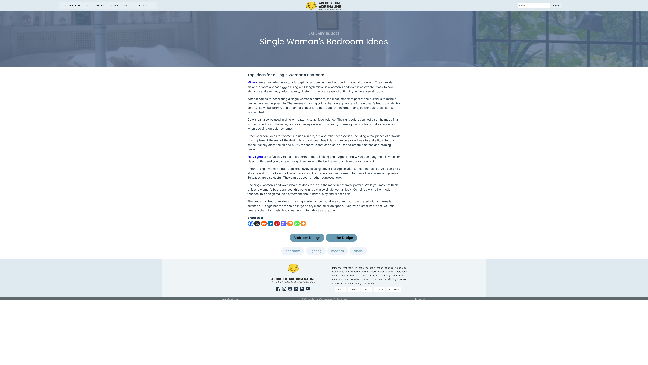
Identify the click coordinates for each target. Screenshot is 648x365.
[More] (303, 223)
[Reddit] (264, 223)
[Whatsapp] (297, 223)
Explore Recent (71, 6)
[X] (257, 223)
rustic (358, 251)
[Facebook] (251, 223)
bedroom (292, 251)
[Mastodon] (284, 223)
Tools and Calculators (103, 6)
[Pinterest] (277, 223)
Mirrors (252, 82)
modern (337, 251)
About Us (130, 6)
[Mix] (290, 223)
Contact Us (147, 6)
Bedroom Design (307, 238)
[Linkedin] (270, 223)
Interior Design (341, 238)
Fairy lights (255, 157)
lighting (315, 251)
